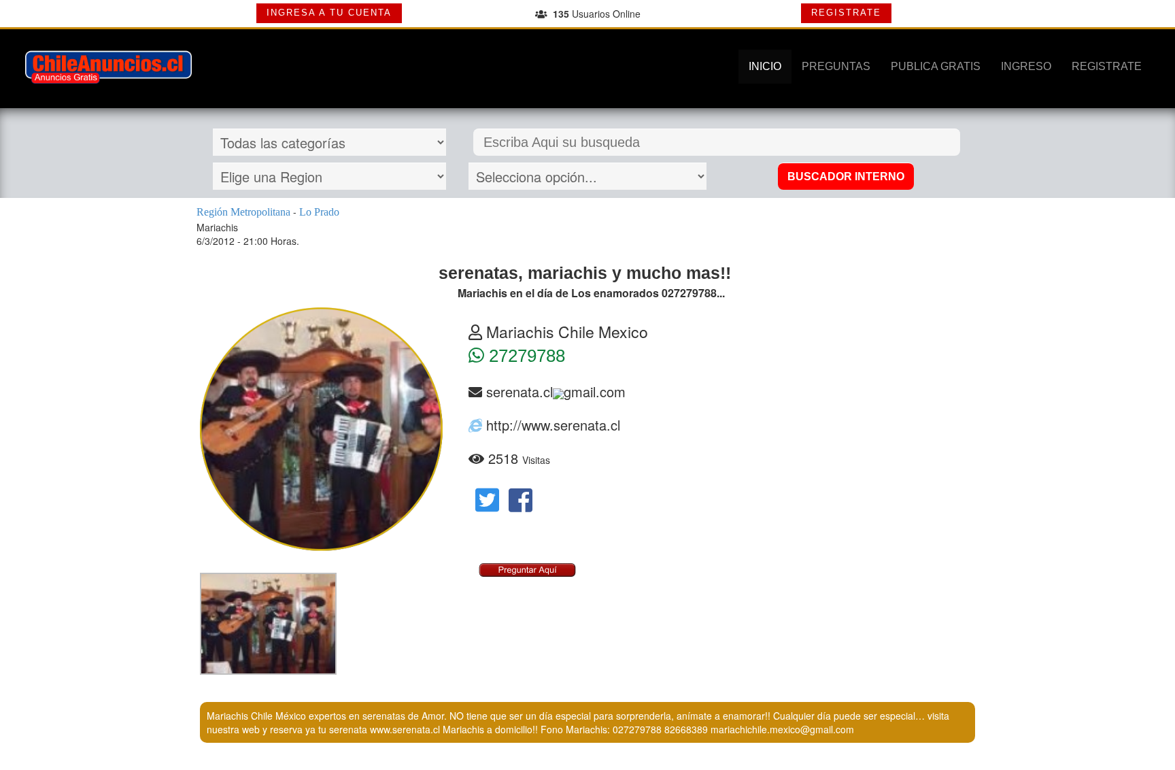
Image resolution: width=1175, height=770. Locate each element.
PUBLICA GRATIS (936, 66)
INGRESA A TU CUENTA (329, 12)
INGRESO (1026, 66)
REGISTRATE (846, 12)
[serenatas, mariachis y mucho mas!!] (268, 623)
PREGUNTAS (836, 66)
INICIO (765, 66)
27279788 (524, 356)
